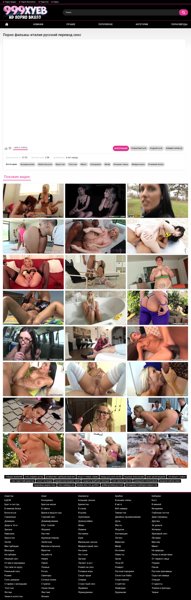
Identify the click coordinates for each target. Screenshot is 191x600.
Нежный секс (11, 558)
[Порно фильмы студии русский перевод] (95, 236)
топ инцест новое (177, 477)
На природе (158, 550)
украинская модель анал (67, 481)
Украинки (83, 588)
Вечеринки (157, 508)
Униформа (120, 588)
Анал (43, 496)
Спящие (156, 579)
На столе (83, 554)
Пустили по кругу (13, 567)
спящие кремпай (13, 477)
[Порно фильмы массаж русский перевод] (157, 272)
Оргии (118, 558)
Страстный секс (86, 584)
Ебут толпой (47, 525)
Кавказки (9, 533)
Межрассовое (138, 164)
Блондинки (96, 164)
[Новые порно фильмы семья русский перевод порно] (33, 343)
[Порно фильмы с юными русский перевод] (33, 272)
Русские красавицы (162, 571)
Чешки (155, 592)
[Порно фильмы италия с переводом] (95, 343)
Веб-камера (121, 508)
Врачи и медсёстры (51, 512)
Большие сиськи (86, 500)
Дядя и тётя (10, 525)
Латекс (119, 537)
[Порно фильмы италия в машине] (157, 343)
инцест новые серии (87, 477)
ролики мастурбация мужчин (60, 477)
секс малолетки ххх (122, 481)
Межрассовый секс (88, 546)
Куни (80, 537)
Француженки (85, 592)
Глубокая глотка (160, 512)
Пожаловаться (138, 148)
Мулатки (45, 550)
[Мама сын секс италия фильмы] (95, 308)
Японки (45, 596)
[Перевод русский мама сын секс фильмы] (157, 201)
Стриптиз (120, 584)
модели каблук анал (170, 481)
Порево (156, 563)
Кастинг (45, 533)
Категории (142, 24)
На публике (10, 554)
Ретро (44, 571)
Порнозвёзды (179, 24)
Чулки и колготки (13, 596)
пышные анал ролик (134, 477)
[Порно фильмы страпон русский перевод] (95, 272)
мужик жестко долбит (88, 485)
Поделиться (156, 148)
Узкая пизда (47, 588)
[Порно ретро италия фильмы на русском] (33, 415)
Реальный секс (12, 571)
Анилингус (83, 496)
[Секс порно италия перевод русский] (33, 201)
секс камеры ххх (66, 485)
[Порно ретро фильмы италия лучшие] (95, 379)
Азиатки (8, 496)
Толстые (73, 164)
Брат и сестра (11, 504)
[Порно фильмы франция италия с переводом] (95, 450)
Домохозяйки (85, 521)
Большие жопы (27, 164)
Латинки (156, 537)
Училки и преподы (161, 588)
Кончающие (121, 533)
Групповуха (84, 517)
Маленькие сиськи (87, 542)
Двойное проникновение (128, 517)
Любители (46, 542)
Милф (107, 164)
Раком (155, 567)
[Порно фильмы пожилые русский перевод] (157, 236)
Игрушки (45, 529)
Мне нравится (6, 148)
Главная (6, 24)
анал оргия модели (155, 477)
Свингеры (46, 575)
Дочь (118, 521)
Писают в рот (85, 563)
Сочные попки (48, 579)
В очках (82, 508)
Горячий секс (48, 517)
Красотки (60, 164)
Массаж (156, 542)
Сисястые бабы (123, 575)
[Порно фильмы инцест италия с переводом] (95, 415)
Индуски (119, 529)
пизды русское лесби (111, 477)
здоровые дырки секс (45, 485)
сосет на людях (45, 481)
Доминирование (49, 521)
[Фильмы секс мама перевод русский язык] (33, 236)
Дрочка (156, 521)
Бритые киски (48, 504)
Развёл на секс (86, 567)
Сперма (82, 579)
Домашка (9, 521)
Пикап (44, 563)
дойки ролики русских (112, 485)
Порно (56, 2)
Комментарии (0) (174, 148)
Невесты (119, 554)
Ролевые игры (85, 571)
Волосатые (10, 512)
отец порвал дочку (34, 477)
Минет (84, 164)
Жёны (81, 525)
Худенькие (120, 592)
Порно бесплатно (28, 2)
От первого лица (160, 558)
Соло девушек (11, 579)
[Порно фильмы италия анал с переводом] (157, 379)
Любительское (45, 164)
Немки (44, 558)
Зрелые (8, 529)
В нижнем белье (155, 164)
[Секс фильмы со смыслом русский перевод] (95, 201)
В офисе (45, 508)
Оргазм (82, 558)
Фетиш (8, 592)
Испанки (156, 529)
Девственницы (159, 517)
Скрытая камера (160, 575)
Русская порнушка (124, 571)
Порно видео (10, 2)
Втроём (82, 512)
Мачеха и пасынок (50, 546)
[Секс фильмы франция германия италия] (157, 308)
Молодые (9, 550)
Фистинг (45, 592)
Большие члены (121, 164)
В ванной (156, 504)
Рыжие (7, 575)
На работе (46, 554)
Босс (154, 500)
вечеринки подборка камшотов (141, 485)
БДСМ (7, 500)
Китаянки (83, 533)
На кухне (82, 550)
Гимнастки (120, 512)
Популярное (105, 24)
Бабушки (156, 496)
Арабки (119, 496)
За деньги (157, 525)
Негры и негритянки (162, 554)
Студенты (157, 584)
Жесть (118, 525)
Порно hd (44, 2)
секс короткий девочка (22, 481)
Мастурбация (11, 546)
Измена (82, 529)
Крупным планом (50, 537)
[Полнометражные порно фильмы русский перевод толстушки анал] (33, 308)
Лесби (7, 542)
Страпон (45, 584)
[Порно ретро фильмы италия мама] (157, 415)
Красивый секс (159, 533)
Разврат (119, 567)
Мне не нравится (9, 148)
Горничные (10, 517)
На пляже (120, 550)
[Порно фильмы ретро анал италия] (33, 450)
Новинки (38, 24)
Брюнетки (83, 504)
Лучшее (70, 24)
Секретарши (84, 575)
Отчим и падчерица (14, 563)
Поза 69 (119, 563)
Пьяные (45, 567)
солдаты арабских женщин (96, 481)
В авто (118, 504)
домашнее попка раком (145, 481)
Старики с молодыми (15, 584)
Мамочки (119, 542)
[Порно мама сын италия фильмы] (33, 379)
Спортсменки (122, 579)
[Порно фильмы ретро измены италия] (157, 450)
